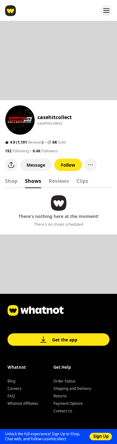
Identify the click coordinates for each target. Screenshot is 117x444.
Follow (68, 165)
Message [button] (36, 165)
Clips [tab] (82, 181)
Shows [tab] (33, 181)
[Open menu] (106, 10)
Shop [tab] (11, 181)
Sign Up (101, 436)
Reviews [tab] (59, 181)
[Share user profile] (11, 165)
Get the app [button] (64, 340)
